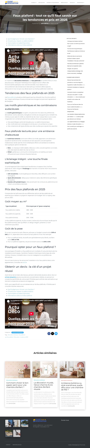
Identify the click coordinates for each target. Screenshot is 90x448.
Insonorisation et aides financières (19, 43)
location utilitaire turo (38, 425)
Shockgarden (36, 426)
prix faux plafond (9, 337)
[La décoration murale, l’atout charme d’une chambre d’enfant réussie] (45, 369)
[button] (67, 2)
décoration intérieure (13, 334)
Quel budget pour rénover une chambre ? (21, 39)
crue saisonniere (48, 425)
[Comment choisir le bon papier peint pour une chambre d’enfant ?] (17, 369)
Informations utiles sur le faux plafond (20, 45)
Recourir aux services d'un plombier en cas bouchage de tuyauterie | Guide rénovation (74, 82)
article (25, 262)
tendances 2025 (24, 337)
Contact (8, 444)
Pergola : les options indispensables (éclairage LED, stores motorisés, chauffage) (75, 71)
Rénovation (64, 2)
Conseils (33, 2)
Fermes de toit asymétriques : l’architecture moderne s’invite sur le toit (76, 51)
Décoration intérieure (17, 332)
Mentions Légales (17, 444)
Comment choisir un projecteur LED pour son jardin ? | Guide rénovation (75, 95)
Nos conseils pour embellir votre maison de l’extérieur (76, 99)
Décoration (42, 2)
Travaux (72, 2)
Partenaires (80, 2)
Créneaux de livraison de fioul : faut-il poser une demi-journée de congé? (76, 44)
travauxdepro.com (44, 426)
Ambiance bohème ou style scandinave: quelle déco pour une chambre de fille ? (72, 386)
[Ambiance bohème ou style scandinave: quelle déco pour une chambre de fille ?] (72, 370)
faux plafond (22, 334)
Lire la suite (11, 403)
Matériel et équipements (53, 2)
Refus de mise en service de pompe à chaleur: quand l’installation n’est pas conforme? (75, 58)
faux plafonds (11, 97)
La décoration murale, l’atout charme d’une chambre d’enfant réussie (44, 386)
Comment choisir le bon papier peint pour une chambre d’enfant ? (17, 385)
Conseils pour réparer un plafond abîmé (20, 41)
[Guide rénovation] (11, 2)
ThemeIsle (82, 444)
